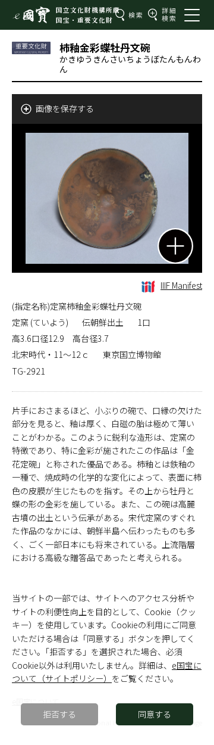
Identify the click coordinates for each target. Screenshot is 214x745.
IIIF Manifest (181, 285)
